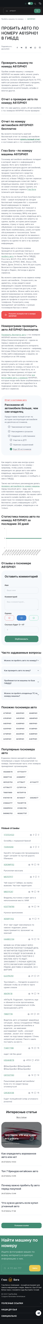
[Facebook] (17, 47)
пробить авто (7, 256)
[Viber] (40, 47)
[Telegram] (30, 47)
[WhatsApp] (35, 47)
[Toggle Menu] (40, 3)
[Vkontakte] (21, 47)
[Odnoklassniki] (26, 47)
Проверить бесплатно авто (13, 335)
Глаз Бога (31, 189)
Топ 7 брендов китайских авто (19, 1171)
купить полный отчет (30, 139)
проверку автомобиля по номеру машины (20, 486)
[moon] (35, 3)
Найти (34, 1268)
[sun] (26, 3)
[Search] (37, 11)
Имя (6, 585)
